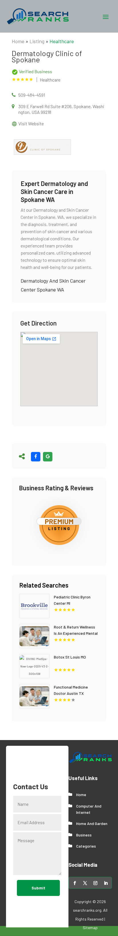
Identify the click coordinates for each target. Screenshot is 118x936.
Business (84, 834)
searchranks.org (87, 910)
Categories (86, 846)
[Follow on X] (85, 883)
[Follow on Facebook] (75, 883)
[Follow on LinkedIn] (106, 883)
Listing (37, 41)
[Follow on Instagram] (95, 883)
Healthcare (62, 41)
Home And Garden (91, 823)
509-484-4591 (31, 95)
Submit (38, 887)
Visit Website (31, 123)
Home (18, 41)
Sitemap (90, 927)
